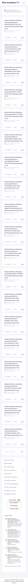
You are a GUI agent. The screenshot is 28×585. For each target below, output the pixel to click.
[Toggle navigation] (24, 2)
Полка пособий (14, 508)
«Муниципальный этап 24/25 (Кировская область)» (11, 31)
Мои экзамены (10, 2)
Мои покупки (14, 505)
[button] (14, 11)
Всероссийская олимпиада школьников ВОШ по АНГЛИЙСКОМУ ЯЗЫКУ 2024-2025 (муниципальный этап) (13, 161)
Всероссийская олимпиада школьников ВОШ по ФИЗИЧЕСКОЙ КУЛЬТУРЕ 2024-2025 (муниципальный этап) (13, 24)
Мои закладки (14, 502)
